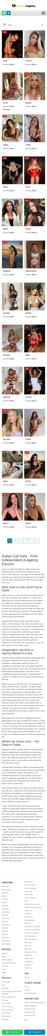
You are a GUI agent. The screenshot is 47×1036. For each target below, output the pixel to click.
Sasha (6, 313)
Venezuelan (6, 941)
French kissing (30, 898)
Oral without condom (32, 926)
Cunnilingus (6, 1013)
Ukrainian (5, 937)
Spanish (5, 934)
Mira (5, 229)
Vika (5, 61)
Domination (28, 882)
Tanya (28, 61)
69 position (6, 982)
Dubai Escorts (29, 1009)
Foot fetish (28, 895)
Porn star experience (32, 930)
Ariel (6, 145)
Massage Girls (29, 1015)
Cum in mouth (7, 1006)
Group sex (28, 910)
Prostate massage (31, 933)
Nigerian (5, 921)
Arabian (5, 953)
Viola (28, 523)
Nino (5, 481)
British (4, 896)
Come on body (7, 1010)
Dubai (26, 977)
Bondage (5, 988)
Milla (6, 523)
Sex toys (27, 946)
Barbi (28, 103)
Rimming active (30, 936)
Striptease (28, 955)
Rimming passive (30, 939)
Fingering (28, 891)
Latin (4, 969)
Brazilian (5, 893)
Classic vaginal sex (9, 997)
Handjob (27, 914)
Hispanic (5, 966)
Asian (4, 956)
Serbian (5, 931)
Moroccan (5, 918)
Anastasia (30, 271)
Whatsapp (14, 1032)
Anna (28, 439)
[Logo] (23, 5)
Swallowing (28, 962)
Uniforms (27, 965)
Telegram (36, 1032)
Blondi (6, 439)
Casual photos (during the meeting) (12, 992)
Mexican (5, 915)
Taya (27, 187)
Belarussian (6, 890)
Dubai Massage (30, 1006)
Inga (5, 187)
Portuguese (6, 925)
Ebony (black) (7, 960)
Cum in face (6, 1003)
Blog (26, 1020)
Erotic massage (30, 888)
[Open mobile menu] (43, 13)
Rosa (28, 481)
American (5, 886)
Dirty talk (5, 1019)
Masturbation (29, 920)
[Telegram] (9, 13)
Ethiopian (5, 899)
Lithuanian (6, 912)
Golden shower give (32, 904)
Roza (28, 229)
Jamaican (5, 909)
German (5, 906)
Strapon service (30, 952)
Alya (5, 103)
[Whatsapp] (4, 13)
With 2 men (28, 968)
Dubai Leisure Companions (34, 1002)
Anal (3, 985)
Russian (5, 928)
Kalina (6, 355)
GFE (26, 901)
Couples (5, 1000)
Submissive (28, 958)
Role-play (28, 942)
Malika (6, 397)
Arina (28, 313)
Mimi (27, 355)
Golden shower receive (33, 907)
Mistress (27, 923)
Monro (6, 271)
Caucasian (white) (9, 963)
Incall (26, 987)
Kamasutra (28, 917)
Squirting (27, 949)
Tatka (28, 397)
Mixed (4, 972)
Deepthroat (6, 1016)
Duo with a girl (29, 885)
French (4, 902)
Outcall (27, 990)
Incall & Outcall (30, 993)
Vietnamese (6, 944)
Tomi (27, 145)
